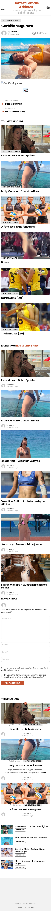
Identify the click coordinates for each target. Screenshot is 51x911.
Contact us (29, 908)
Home (19, 908)
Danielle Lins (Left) (12, 298)
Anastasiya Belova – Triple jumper (21, 544)
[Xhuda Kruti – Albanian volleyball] (25, 444)
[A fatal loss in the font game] (25, 210)
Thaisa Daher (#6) (12, 333)
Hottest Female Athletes (26, 5)
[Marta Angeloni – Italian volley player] (7, 864)
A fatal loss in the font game (18, 226)
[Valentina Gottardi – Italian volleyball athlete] (25, 484)
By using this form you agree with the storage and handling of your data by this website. (25, 676)
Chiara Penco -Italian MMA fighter (31, 826)
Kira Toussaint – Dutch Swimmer (31, 837)
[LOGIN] (48, 7)
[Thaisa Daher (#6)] (25, 317)
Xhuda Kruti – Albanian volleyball (21, 461)
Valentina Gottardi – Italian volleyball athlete (23, 503)
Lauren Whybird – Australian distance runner (24, 586)
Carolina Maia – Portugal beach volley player (30, 850)
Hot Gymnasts (10, 258)
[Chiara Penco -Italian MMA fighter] (7, 829)
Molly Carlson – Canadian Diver (20, 191)
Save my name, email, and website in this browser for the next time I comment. (25, 669)
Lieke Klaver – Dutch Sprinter (18, 155)
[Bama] (25, 245)
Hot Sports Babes (11, 151)
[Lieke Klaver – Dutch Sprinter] (25, 139)
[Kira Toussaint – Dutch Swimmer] (7, 841)
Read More (20, 830)
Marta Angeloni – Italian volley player (30, 862)
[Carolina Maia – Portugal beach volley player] (7, 852)
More (43, 772)
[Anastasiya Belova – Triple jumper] (25, 527)
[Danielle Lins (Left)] (25, 281)
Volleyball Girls (10, 222)
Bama (4, 262)
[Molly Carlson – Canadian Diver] (25, 174)
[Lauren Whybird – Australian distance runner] (25, 568)
